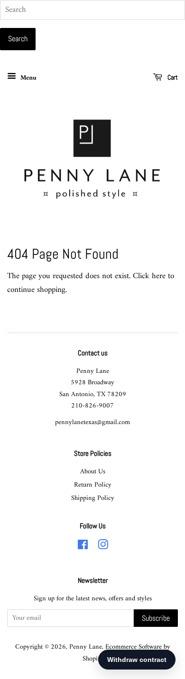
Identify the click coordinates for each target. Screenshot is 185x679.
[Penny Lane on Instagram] (103, 547)
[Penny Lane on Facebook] (82, 547)
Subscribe (156, 618)
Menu (27, 78)
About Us (92, 472)
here (159, 276)
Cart (172, 77)
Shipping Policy (92, 498)
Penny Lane (85, 647)
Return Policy (92, 485)
